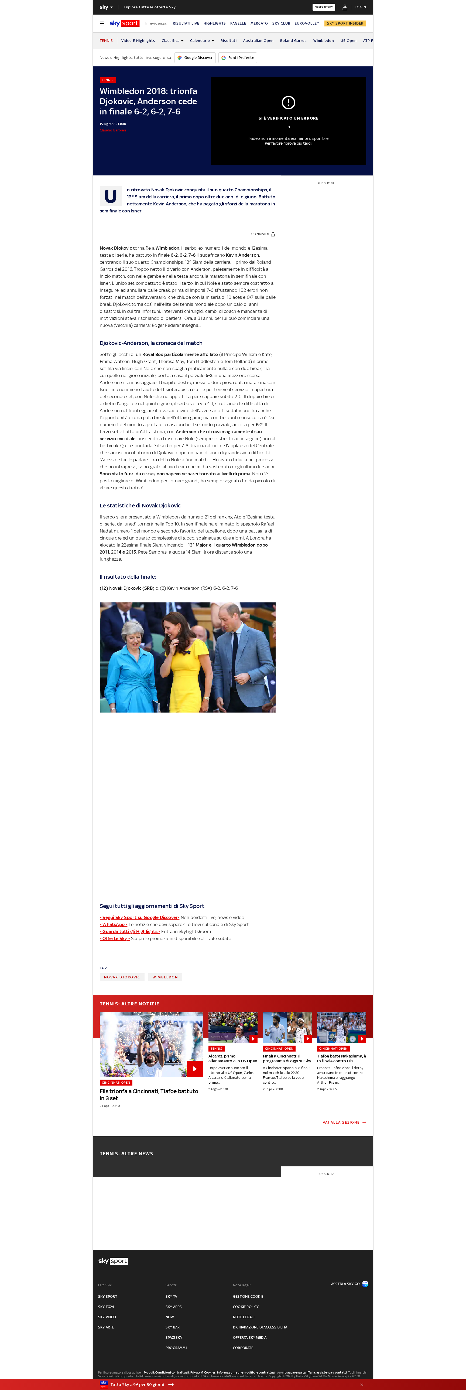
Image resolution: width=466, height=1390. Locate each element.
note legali (243, 1317)
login (360, 7)
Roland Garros (293, 41)
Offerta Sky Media (249, 1337)
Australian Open (258, 41)
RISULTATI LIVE (186, 23)
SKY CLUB (281, 23)
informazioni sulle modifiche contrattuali (246, 1372)
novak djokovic (122, 977)
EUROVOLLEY (307, 23)
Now (170, 1317)
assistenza (324, 1372)
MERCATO (259, 23)
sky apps (174, 1307)
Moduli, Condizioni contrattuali (166, 1372)
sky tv (171, 1296)
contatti (341, 1372)
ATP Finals (372, 41)
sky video (107, 1317)
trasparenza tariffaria (300, 1372)
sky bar (173, 1327)
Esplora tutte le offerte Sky (150, 7)
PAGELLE (238, 23)
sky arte (106, 1327)
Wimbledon (323, 41)
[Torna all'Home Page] (124, 23)
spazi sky (174, 1337)
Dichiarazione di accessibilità (260, 1327)
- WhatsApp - (113, 924)
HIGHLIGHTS (215, 23)
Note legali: (242, 1285)
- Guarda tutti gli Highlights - (130, 931)
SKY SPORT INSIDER (345, 23)
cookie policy (246, 1307)
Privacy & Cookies (203, 1372)
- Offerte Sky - (115, 938)
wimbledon (165, 977)
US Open (349, 41)
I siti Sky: (105, 1285)
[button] (225, 1384)
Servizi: (171, 1285)
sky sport (107, 1296)
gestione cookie (248, 1296)
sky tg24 (106, 1307)
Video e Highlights (138, 41)
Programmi (176, 1348)
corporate (243, 1348)
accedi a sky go (345, 1284)
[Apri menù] (102, 23)
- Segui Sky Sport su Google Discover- (139, 917)
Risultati (229, 41)
